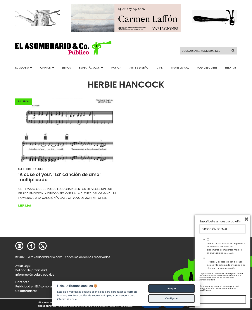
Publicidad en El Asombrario (35, 286)
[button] (63, 47)
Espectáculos (89, 67)
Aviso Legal (23, 266)
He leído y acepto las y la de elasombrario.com (226, 265)
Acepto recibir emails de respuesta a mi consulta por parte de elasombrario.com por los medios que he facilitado (226, 248)
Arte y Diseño (139, 67)
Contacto (22, 282)
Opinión (45, 67)
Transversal (180, 67)
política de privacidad (230, 264)
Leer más (25, 205)
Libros (66, 67)
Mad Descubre (207, 67)
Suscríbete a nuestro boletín (220, 221)
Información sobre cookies (34, 274)
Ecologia (22, 67)
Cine (160, 67)
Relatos (231, 67)
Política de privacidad (31, 270)
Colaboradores (26, 291)
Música (116, 67)
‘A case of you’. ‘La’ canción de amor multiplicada (59, 177)
